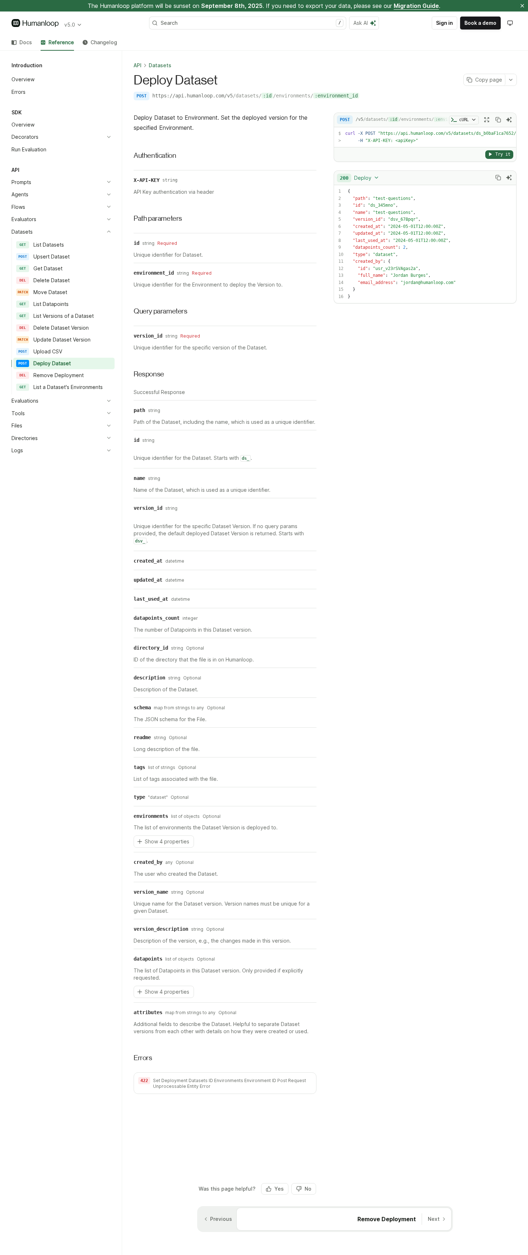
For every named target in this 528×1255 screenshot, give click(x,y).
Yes (279, 1189)
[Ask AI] (509, 119)
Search (251, 23)
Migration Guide (416, 5)
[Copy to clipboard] (498, 120)
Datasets (160, 65)
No (308, 1189)
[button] (225, 1083)
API (138, 65)
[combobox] (359, 177)
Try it (502, 153)
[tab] (21, 42)
